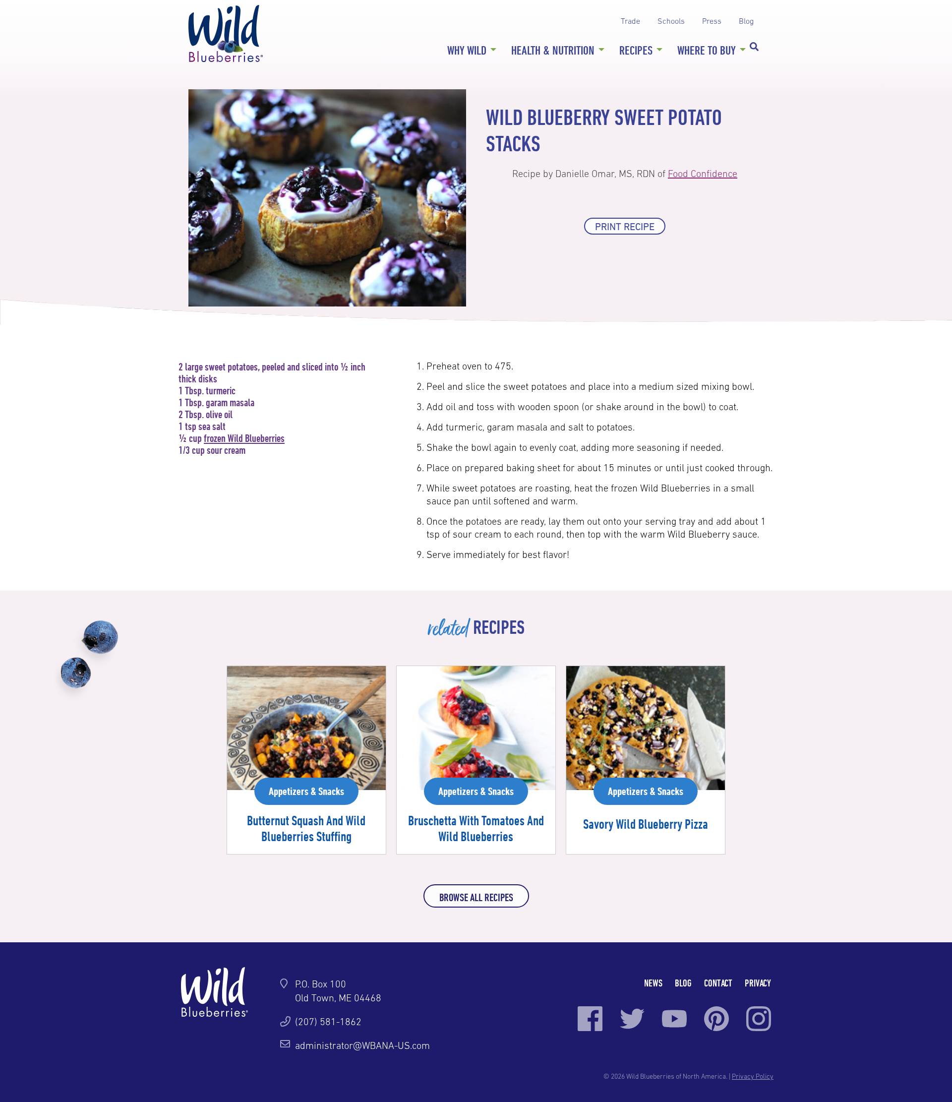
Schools (671, 20)
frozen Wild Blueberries (244, 438)
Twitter (632, 1018)
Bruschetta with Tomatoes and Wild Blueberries (476, 828)
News (653, 982)
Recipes (636, 50)
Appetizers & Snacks (306, 791)
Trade (630, 20)
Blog (746, 20)
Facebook (590, 1018)
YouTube (674, 1018)
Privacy (758, 982)
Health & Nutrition (553, 50)
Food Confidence (702, 173)
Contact (718, 982)
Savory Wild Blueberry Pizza (645, 823)
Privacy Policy (753, 1076)
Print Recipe (624, 226)
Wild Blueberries (225, 33)
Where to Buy (706, 50)
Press (711, 20)
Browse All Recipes (476, 897)
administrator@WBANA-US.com (362, 1045)
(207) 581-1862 (328, 1021)
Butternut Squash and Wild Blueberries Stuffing (306, 828)
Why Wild (466, 50)
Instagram (758, 1018)
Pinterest (716, 1018)
